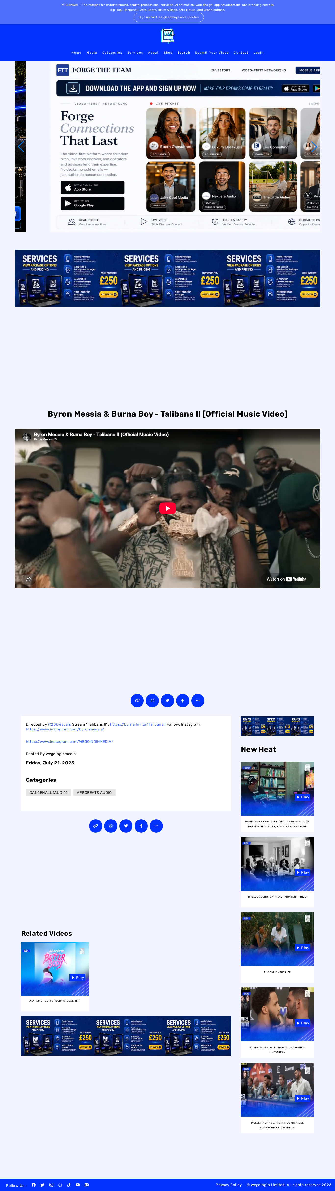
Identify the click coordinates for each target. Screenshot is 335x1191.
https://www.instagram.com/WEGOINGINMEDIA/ (69, 741)
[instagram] (51, 1185)
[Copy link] (137, 700)
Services (135, 52)
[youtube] (78, 1185)
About (153, 52)
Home (76, 52)
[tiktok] (69, 1185)
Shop (168, 52)
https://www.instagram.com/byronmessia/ (65, 729)
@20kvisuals (59, 724)
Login (259, 52)
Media (92, 52)
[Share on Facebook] (182, 700)
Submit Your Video (212, 52)
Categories (112, 52)
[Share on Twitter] (167, 700)
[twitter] (42, 1185)
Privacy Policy (229, 1185)
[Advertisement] (167, 357)
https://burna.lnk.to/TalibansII (138, 724)
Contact (241, 52)
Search (184, 52)
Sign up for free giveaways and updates (169, 17)
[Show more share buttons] (198, 700)
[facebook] (34, 1185)
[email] (87, 1185)
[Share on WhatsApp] (152, 700)
